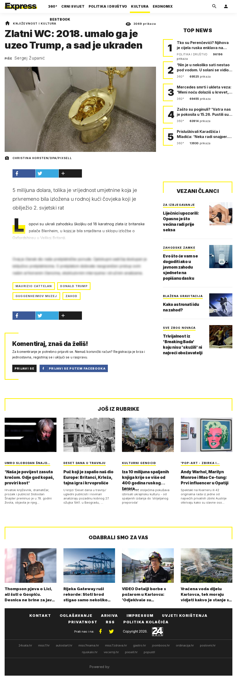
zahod (71, 296)
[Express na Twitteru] (111, 631)
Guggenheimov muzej (36, 296)
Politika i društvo (192, 54)
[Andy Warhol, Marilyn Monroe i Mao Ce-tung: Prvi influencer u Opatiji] (207, 435)
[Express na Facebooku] (100, 631)
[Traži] (214, 6)
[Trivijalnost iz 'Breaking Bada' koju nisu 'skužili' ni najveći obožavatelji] (220, 336)
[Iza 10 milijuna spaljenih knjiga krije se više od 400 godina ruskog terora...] (148, 435)
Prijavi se (24, 368)
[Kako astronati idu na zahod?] (220, 305)
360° (181, 76)
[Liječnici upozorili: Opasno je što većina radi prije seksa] (220, 213)
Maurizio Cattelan (34, 286)
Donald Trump (73, 286)
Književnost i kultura (34, 23)
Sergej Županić (29, 58)
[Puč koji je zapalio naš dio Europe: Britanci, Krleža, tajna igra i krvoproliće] (89, 435)
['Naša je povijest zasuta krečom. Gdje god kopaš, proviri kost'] (30, 435)
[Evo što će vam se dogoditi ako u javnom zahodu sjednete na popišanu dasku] (220, 256)
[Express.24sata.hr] (21, 5)
